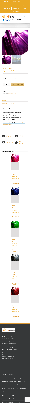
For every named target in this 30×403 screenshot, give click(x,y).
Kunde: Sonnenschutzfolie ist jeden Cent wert (14, 381)
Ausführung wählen (14, 184)
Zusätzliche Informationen (9, 103)
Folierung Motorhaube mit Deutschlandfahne (14, 388)
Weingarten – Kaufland (8, 395)
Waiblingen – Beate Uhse (8, 399)
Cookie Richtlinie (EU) (7, 358)
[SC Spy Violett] (15, 42)
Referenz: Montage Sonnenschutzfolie (12, 385)
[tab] (15, 100)
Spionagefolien (12, 93)
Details (17, 183)
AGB (3, 354)
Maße (4, 78)
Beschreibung (5, 100)
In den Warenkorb (18, 84)
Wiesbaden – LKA (6, 392)
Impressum (5, 352)
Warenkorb (16, 11)
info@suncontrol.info (22, 1)
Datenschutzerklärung (8, 356)
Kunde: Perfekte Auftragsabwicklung (11, 378)
